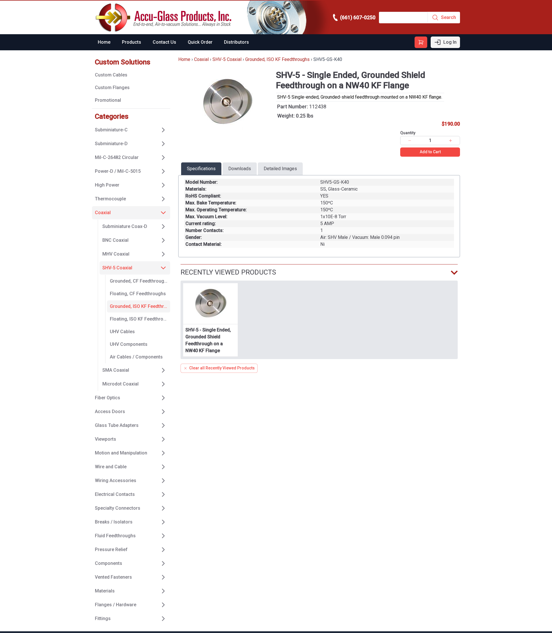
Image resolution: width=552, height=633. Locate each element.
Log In (450, 42)
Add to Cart (430, 151)
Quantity (407, 133)
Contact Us (164, 42)
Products (131, 42)
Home (104, 42)
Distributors (236, 42)
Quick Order (200, 42)
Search (448, 17)
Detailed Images (280, 168)
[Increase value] (450, 140)
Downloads (239, 168)
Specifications (201, 168)
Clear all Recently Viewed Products (222, 368)
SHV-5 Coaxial (226, 59)
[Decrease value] (409, 140)
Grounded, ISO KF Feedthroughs (277, 59)
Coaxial (201, 59)
